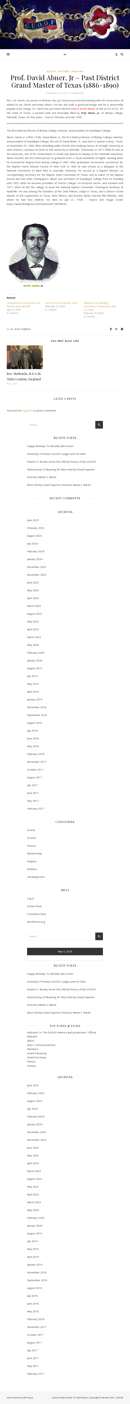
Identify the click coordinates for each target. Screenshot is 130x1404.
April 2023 (33, 598)
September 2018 (37, 715)
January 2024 (34, 559)
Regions (77, 71)
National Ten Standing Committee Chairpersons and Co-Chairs (100, 306)
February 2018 (35, 754)
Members (32, 1049)
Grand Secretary (36, 1057)
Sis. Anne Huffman (20, 329)
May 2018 (33, 746)
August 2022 (34, 613)
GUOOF (51, 71)
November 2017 (36, 761)
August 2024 (34, 535)
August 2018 (34, 722)
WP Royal (28, 1397)
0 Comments (76, 93)
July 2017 (32, 785)
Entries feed (34, 906)
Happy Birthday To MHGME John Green (50, 446)
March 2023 (34, 606)
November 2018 (36, 707)
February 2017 (35, 808)
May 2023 (33, 590)
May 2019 (33, 683)
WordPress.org (36, 921)
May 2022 (33, 621)
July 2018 (32, 730)
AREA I (31, 1040)
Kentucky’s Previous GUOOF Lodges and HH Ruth (56, 454)
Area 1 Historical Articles (41, 1045)
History (64, 71)
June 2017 (33, 793)
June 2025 (33, 520)
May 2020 (33, 645)
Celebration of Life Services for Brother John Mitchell (24, 304)
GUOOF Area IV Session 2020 (61, 303)
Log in (30, 898)
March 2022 (34, 637)
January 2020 (34, 660)
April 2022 (33, 629)
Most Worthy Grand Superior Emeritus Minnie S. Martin (59, 485)
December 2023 (36, 567)
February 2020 (35, 652)
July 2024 (32, 543)
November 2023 (36, 574)
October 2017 (35, 769)
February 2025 (35, 528)
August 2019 (34, 668)
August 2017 (34, 777)
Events (31, 830)
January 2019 (34, 699)
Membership (34, 853)
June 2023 (33, 582)
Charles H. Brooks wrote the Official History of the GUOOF (61, 461)
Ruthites (32, 869)
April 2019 (33, 691)
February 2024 (35, 551)
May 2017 (33, 800)
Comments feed (36, 914)
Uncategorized (35, 876)
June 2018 (33, 738)
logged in (27, 410)
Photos (31, 1061)
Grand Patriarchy (37, 1053)
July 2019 (32, 676)
